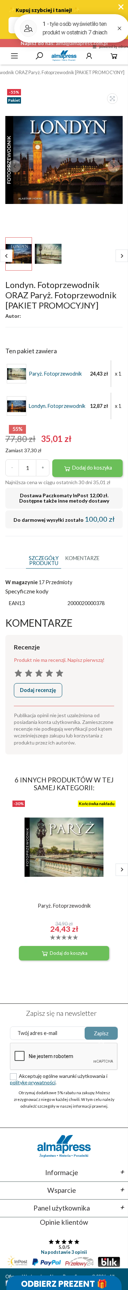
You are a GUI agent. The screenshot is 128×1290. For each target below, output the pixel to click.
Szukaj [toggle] (39, 56)
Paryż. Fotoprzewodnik (55, 373)
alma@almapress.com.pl (82, 43)
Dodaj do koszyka (91, 468)
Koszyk (114, 56)
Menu (14, 56)
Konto (89, 56)
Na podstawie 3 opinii (64, 1252)
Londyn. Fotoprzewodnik (57, 406)
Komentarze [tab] (82, 558)
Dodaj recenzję (38, 690)
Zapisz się (101, 1035)
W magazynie (21, 582)
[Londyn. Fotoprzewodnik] (16, 406)
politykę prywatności (32, 1082)
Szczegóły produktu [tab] (44, 560)
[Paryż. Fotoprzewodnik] (16, 373)
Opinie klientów (64, 1222)
